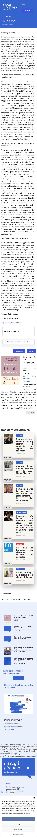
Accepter (18, 819)
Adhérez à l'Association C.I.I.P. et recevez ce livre (23, 616)
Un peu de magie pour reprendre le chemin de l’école (24, 574)
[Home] (11, 13)
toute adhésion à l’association (29, 378)
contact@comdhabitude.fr (13, 727)
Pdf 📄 (31, 351)
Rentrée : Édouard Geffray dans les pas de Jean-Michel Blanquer (24, 469)
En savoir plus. (27, 408)
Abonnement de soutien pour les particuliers (23, 648)
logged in (16, 599)
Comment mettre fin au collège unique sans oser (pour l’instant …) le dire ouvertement (24, 495)
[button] (34, 798)
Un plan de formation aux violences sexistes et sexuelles (24, 552)
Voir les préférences (18, 829)
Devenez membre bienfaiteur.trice (23, 627)
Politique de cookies (18, 834)
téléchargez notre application (24, 756)
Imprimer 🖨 (19, 351)
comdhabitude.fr (10, 729)
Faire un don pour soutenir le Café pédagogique (23, 637)
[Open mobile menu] (24, 4)
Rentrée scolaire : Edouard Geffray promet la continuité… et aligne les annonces (24, 445)
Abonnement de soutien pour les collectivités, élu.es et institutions (23, 659)
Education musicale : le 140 (16, 342)
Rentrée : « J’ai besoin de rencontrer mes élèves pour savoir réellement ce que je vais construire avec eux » (24, 524)
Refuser (18, 824)
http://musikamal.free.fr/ (11, 323)
